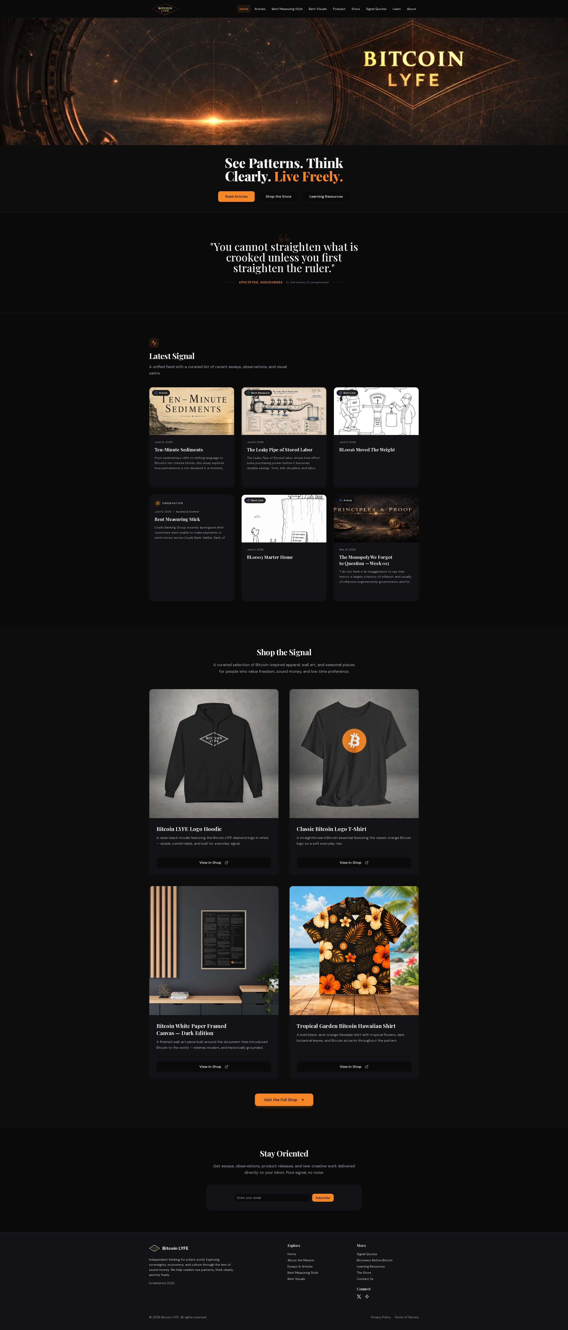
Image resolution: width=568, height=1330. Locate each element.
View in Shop (210, 862)
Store (356, 9)
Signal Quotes (376, 9)
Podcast (339, 9)
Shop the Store (278, 196)
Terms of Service (406, 1317)
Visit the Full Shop (280, 1099)
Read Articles (236, 196)
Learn (397, 9)
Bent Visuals (318, 9)
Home (244, 9)
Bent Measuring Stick (287, 9)
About (411, 9)
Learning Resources (326, 196)
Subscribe (323, 1198)
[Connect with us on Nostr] (367, 1296)
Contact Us (365, 1279)
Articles (260, 9)
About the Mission (301, 1260)
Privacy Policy (381, 1317)
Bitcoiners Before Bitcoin (374, 1260)
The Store (364, 1273)
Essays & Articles (300, 1266)
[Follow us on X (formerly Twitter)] (359, 1296)
